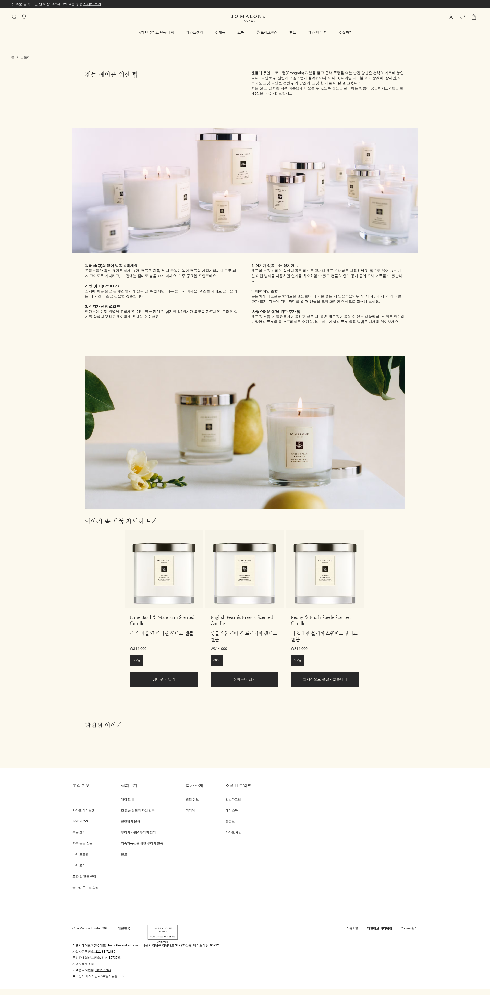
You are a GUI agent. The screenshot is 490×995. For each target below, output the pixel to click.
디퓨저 (268, 322)
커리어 (190, 810)
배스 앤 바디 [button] (317, 32)
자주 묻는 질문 (82, 843)
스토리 (25, 57)
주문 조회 (78, 832)
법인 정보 (192, 799)
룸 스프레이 (287, 322)
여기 (325, 322)
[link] (164, 569)
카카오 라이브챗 (83, 810)
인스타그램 (233, 799)
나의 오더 (78, 865)
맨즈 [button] (292, 32)
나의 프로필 (80, 854)
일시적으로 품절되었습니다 (325, 679)
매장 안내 (127, 799)
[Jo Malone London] (248, 18)
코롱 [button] (240, 32)
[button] (156, 32)
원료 (124, 854)
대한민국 (124, 928)
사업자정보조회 (83, 964)
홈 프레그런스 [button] (266, 32)
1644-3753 (103, 970)
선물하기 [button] (345, 32)
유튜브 (230, 821)
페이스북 (232, 810)
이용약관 (352, 928)
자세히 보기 (92, 4)
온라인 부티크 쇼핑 (85, 887)
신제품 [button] (220, 32)
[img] (451, 17)
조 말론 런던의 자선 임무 (138, 810)
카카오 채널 (234, 832)
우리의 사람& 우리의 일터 (138, 832)
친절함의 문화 (130, 821)
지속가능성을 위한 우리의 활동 (142, 843)
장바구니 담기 (164, 679)
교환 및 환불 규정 (84, 876)
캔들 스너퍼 (335, 271)
